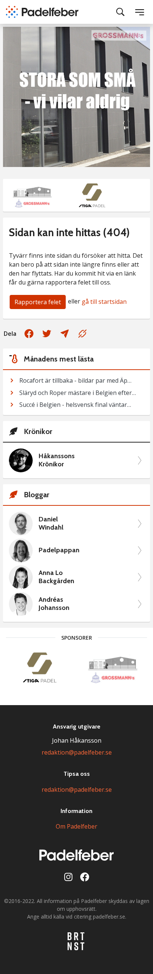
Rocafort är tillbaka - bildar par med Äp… (75, 380)
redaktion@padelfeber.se (77, 752)
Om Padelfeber (76, 826)
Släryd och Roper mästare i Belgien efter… (77, 393)
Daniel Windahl (51, 523)
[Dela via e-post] (64, 333)
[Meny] (140, 12)
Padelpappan (59, 550)
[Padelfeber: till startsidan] (42, 12)
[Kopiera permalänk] (82, 333)
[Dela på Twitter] (47, 333)
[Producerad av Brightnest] (76, 941)
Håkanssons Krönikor (57, 460)
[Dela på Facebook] (29, 333)
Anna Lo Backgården (56, 577)
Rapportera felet (37, 302)
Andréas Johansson (54, 604)
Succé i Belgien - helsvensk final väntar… (75, 405)
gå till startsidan (104, 302)
